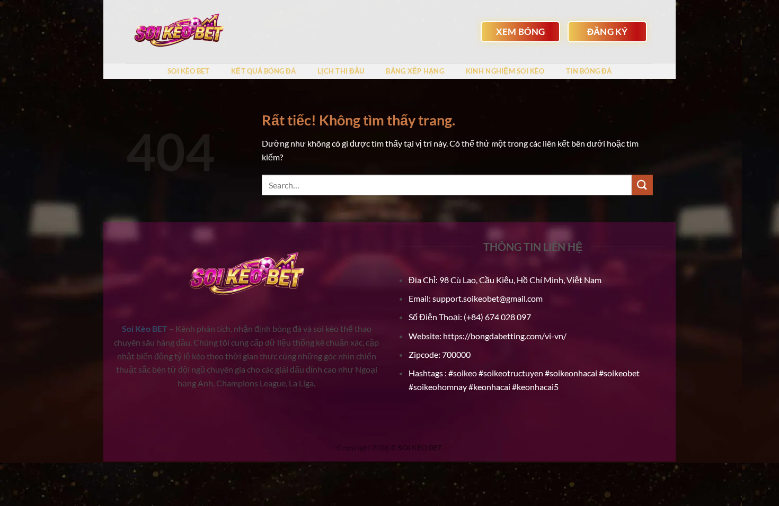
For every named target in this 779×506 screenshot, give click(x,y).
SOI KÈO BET (188, 71)
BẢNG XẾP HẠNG (415, 71)
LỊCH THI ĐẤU (340, 71)
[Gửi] (642, 185)
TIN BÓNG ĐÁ (589, 71)
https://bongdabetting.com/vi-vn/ (504, 336)
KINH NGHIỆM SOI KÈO (505, 71)
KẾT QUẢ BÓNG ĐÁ (263, 71)
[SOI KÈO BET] (179, 31)
